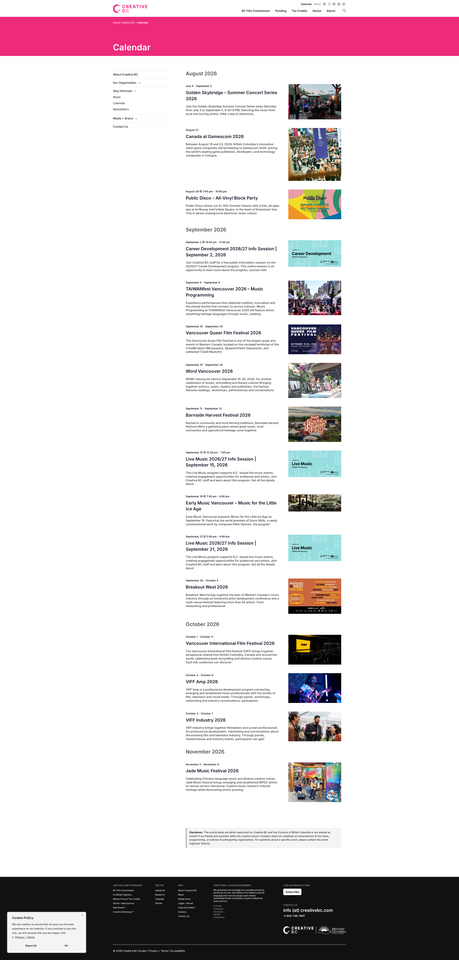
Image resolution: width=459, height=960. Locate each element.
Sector (159, 885)
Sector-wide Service (123, 903)
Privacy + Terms (25, 937)
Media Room (184, 899)
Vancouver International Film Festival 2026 (230, 643)
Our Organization (124, 82)
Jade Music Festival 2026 (212, 770)
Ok (66, 945)
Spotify (217, 914)
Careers (182, 912)
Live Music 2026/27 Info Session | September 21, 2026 (221, 546)
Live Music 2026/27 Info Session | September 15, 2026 (221, 462)
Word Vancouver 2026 (209, 371)
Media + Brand (123, 118)
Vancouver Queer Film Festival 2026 (223, 332)
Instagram (218, 908)
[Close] (82, 915)
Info (180, 885)
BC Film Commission (123, 890)
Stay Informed (122, 91)
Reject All (31, 945)
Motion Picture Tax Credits (126, 899)
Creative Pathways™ (123, 912)
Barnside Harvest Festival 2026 (218, 415)
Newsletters (121, 109)
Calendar (119, 103)
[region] (46, 932)
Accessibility (177, 950)
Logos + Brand (185, 903)
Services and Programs (127, 885)
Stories (158, 903)
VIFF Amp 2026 (202, 681)
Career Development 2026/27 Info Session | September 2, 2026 (231, 251)
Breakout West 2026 (207, 587)
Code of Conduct (186, 907)
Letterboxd (218, 917)
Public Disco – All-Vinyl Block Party (222, 198)
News (116, 97)
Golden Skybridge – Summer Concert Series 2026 (231, 95)
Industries (160, 890)
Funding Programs (122, 894)
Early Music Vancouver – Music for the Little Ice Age (231, 506)
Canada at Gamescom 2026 (215, 136)
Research (160, 894)
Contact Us (120, 126)
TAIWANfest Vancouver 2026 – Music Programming (224, 292)
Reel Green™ (119, 907)
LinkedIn (217, 906)
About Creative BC (125, 74)
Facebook (218, 911)
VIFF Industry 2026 (206, 720)
